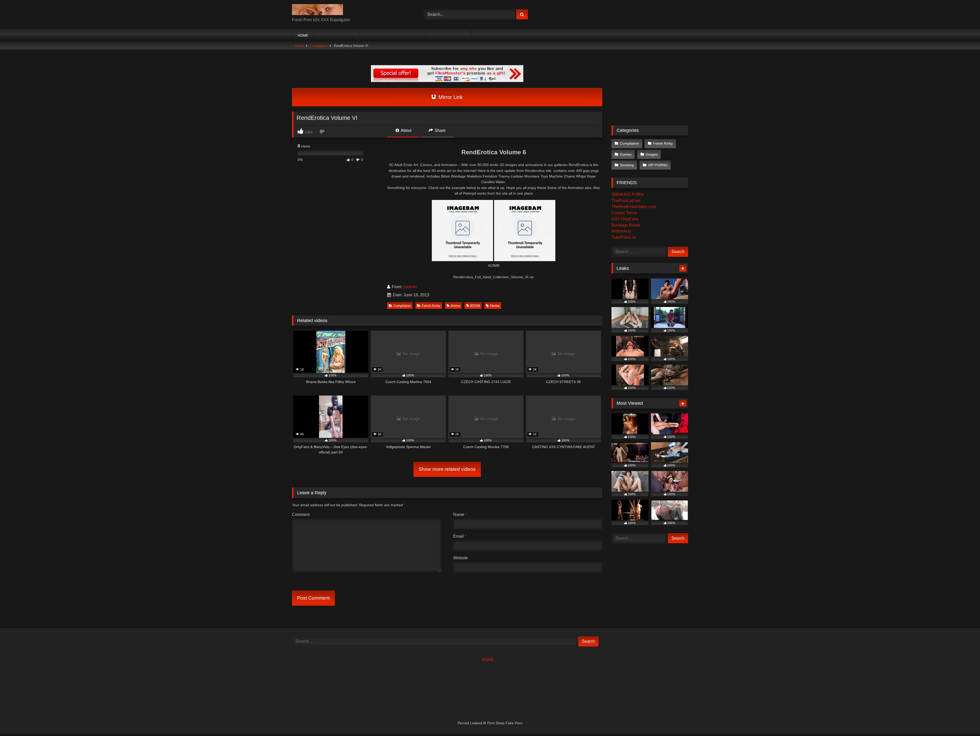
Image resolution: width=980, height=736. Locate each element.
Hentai (494, 306)
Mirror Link (450, 97)
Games (626, 154)
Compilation (318, 46)
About (405, 130)
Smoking (627, 165)
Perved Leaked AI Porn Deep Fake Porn (490, 723)
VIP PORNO (658, 165)
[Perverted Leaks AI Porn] (317, 10)
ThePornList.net (625, 200)
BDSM (475, 306)
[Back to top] (964, 721)
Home (299, 46)
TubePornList (623, 237)
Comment (301, 514)
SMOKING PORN (627, 194)
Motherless (621, 231)
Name (460, 514)
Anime (455, 306)
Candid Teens (624, 213)
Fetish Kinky (431, 306)
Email (459, 536)
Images (652, 154)
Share (440, 130)
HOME (303, 35)
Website (460, 558)
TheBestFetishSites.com (633, 207)
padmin (410, 287)
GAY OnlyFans (625, 219)
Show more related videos (447, 469)
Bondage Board (625, 225)
